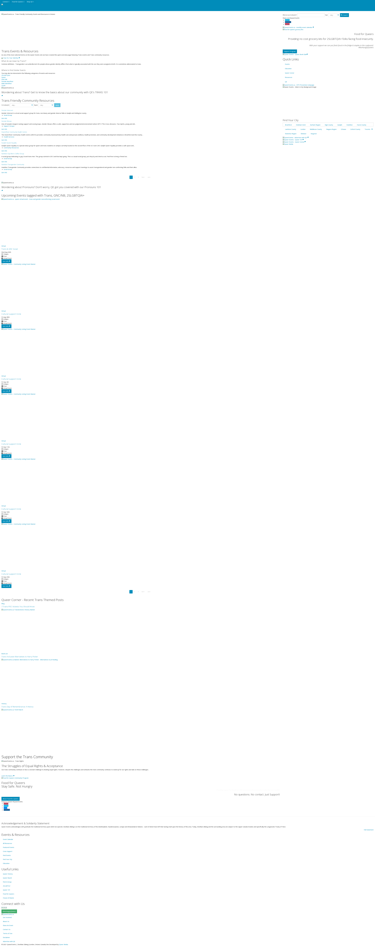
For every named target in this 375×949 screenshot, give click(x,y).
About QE (6, 9)
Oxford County (355, 129)
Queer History (8, 874)
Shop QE (30, 2)
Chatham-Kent (301, 125)
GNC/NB (4, 79)
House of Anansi (8, 898)
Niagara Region (331, 129)
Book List (4, 654)
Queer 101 (6, 890)
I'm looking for (5, 105)
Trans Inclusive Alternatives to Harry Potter (19, 656)
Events (12, 5)
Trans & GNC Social (9, 249)
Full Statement (369, 830)
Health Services (9, 137)
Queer (3, 77)
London (302, 129)
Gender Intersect (7, 110)
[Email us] (6, 907)
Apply (57, 105)
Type (326, 15)
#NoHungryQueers (9, 911)
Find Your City (7, 859)
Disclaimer (6, 937)
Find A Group (7, 882)
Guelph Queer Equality (9, 143)
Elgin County (329, 125)
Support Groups (9, 126)
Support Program (290, 51)
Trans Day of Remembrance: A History (17, 706)
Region (36, 105)
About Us (6, 921)
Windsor (303, 134)
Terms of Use (7, 933)
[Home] (4, 5)
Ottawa (343, 129)
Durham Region (315, 125)
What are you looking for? (290, 15)
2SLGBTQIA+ (5, 75)
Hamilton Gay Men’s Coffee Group (12, 154)
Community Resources (11, 148)
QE (286, 82)
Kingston (314, 134)
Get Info (4, 118)
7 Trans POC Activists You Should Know (18, 606)
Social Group (8, 115)
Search (345, 15)
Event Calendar (8, 839)
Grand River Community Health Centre (14, 132)
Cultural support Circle (11, 314)
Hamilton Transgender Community (12, 164)
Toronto (367, 129)
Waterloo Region (290, 134)
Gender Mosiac (6, 121)
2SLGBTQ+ (6, 886)
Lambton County (290, 129)
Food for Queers (18, 2)
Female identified (7, 81)
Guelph (339, 125)
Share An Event (8, 925)
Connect (6, 2)
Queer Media (63, 944)
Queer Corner (289, 73)
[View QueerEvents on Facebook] (2, 907)
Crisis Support (7, 851)
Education (20, 5)
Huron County (361, 125)
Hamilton (349, 125)
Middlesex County (316, 129)
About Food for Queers (10, 799)
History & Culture (32, 5)
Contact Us (6, 929)
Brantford (288, 125)
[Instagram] (4, 907)
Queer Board (7, 878)
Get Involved (7, 917)
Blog (2, 603)
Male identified (6, 83)
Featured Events (8, 847)
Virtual (3, 246)
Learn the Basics (7, 776)
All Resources (7, 843)
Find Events (7, 855)
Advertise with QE (9, 941)
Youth (3, 85)
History (4, 704)
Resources (44, 5)
